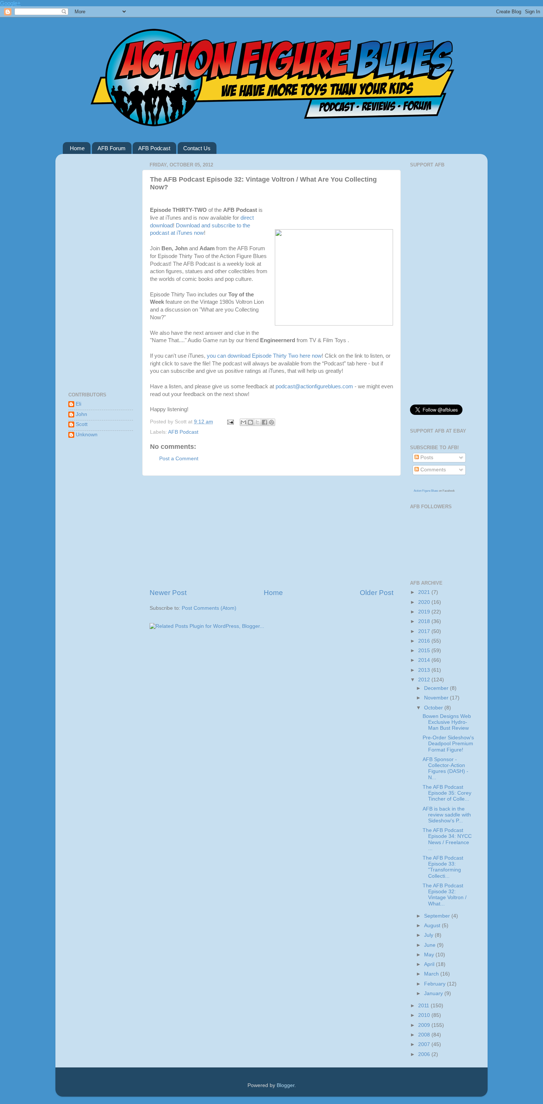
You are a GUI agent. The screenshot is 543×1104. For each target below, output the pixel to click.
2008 (424, 1035)
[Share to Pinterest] (271, 422)
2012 (424, 679)
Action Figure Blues (426, 490)
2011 (424, 1005)
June (430, 945)
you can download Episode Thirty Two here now (264, 356)
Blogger (285, 1085)
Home (77, 148)
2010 (424, 1015)
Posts (426, 457)
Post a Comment (178, 458)
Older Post (376, 592)
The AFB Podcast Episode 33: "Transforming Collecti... (443, 867)
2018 (424, 621)
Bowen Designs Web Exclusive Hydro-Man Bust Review (447, 722)
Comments (432, 469)
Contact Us (197, 148)
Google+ (10, 3)
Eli (78, 404)
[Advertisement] (271, 532)
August (433, 925)
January (434, 993)
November (437, 698)
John (81, 414)
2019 (424, 612)
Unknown (87, 434)
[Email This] (243, 422)
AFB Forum (112, 148)
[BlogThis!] (250, 422)
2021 (424, 592)
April (430, 964)
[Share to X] (257, 422)
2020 (424, 602)
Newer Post (168, 592)
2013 (424, 670)
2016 (424, 641)
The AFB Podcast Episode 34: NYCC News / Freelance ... (447, 839)
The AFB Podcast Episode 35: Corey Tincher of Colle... (447, 793)
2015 (424, 650)
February (435, 984)
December (437, 688)
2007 (424, 1044)
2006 (424, 1054)
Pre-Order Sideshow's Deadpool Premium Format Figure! (448, 743)
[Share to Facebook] (264, 422)
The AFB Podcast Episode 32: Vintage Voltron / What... (445, 895)
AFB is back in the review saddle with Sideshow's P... (447, 814)
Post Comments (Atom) (209, 608)
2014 (424, 660)
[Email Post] (230, 421)
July (429, 935)
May (430, 954)
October (434, 708)
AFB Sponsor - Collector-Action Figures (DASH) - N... (445, 768)
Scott (82, 424)
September (437, 916)
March (432, 974)
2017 (424, 631)
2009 (424, 1025)
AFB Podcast (154, 148)
